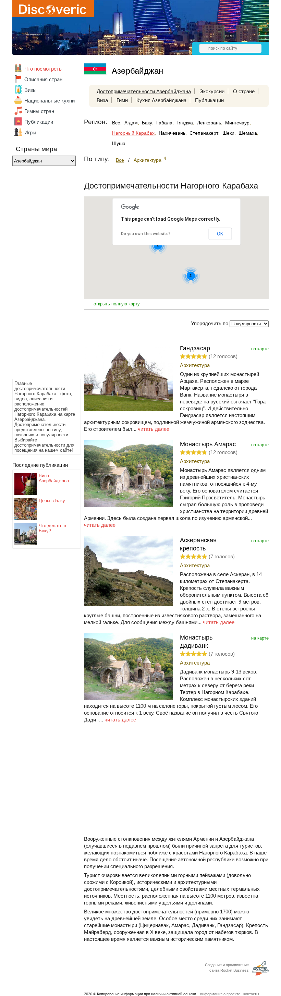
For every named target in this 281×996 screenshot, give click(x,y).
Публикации (38, 122)
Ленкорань (209, 122)
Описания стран (43, 79)
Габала (164, 122)
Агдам (131, 122)
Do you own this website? (146, 233)
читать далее (153, 429)
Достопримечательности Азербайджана (144, 91)
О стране (244, 91)
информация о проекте (220, 994)
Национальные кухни (49, 101)
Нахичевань (172, 133)
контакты (251, 994)
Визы (30, 90)
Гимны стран (39, 111)
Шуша (118, 143)
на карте (260, 348)
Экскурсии (211, 91)
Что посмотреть (43, 69)
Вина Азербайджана (54, 478)
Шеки (228, 133)
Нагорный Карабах (133, 133)
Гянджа (184, 122)
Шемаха (248, 133)
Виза (102, 100)
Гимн (122, 100)
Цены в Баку (52, 500)
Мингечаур (237, 122)
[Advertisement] (39, 274)
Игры (30, 132)
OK (220, 233)
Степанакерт (204, 133)
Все (116, 122)
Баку (147, 122)
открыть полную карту (117, 303)
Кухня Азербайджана (161, 100)
